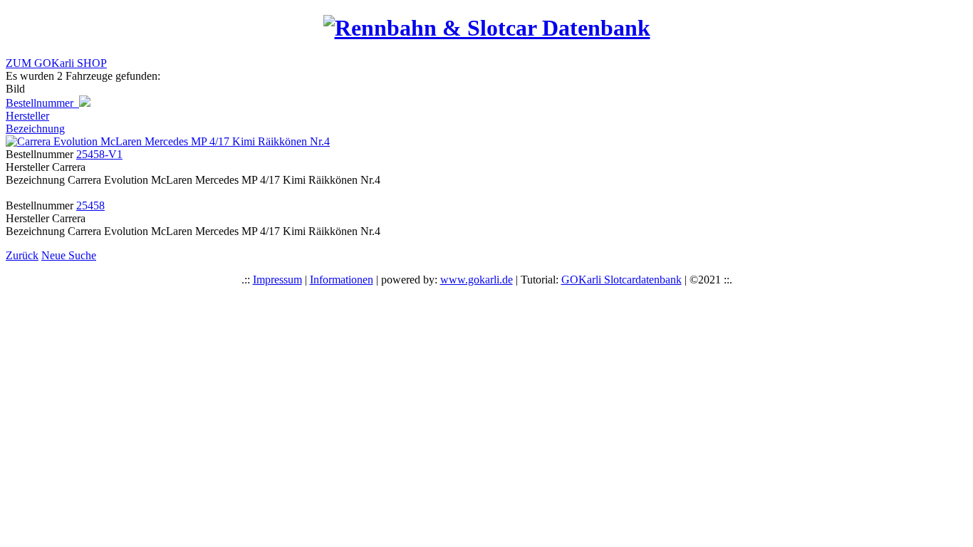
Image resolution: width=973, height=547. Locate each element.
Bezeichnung (35, 129)
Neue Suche (68, 255)
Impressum (277, 280)
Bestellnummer (42, 103)
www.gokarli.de (476, 280)
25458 (90, 205)
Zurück (22, 255)
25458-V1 (99, 154)
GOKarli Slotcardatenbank (621, 280)
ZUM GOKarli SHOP (56, 63)
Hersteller (27, 116)
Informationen (341, 280)
